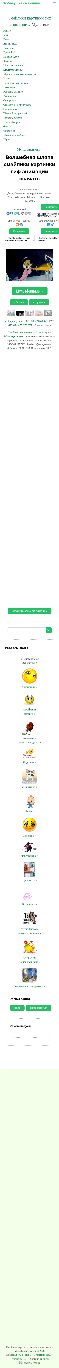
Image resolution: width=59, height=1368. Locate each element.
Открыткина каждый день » (29, 959)
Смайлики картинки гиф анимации (29, 332)
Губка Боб (9, 52)
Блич (6, 34)
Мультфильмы (12, 69)
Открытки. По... (42, 1354)
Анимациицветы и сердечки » (30, 740)
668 (32, 321)
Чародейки (9, 130)
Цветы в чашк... (23, 1354)
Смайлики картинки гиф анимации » (29, 611)
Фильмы (8, 126)
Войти (17, 1007)
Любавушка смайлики (21, 3)
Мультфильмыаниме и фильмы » (29, 931)
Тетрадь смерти (12, 117)
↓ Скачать (19, 302)
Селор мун (9, 100)
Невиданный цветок (15, 82)
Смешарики (10, 109)
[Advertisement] (29, 478)
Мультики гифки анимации (20, 74)
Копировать (19, 231)
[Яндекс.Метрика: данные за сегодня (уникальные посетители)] (29, 1363)
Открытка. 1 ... (19, 1359)
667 (27, 321)
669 (36, 321)
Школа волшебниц (14, 135)
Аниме (7, 30)
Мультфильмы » (29, 149)
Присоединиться (38, 1007)
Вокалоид (9, 48)
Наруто (7, 78)
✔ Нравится (39, 302)
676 (25, 325)
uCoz (46, 1358)
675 (20, 325)
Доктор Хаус (11, 56)
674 (15, 325)
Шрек (6, 139)
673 (10, 325)
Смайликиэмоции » (29, 711)
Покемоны (9, 87)
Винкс (7, 39)
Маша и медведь (13, 65)
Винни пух (10, 43)
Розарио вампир (13, 91)
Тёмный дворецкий (15, 113)
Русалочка (9, 95)
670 (41, 321)
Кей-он (7, 61)
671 (46, 321)
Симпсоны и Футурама (17, 104)
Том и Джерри (12, 122)
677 (30, 325)
